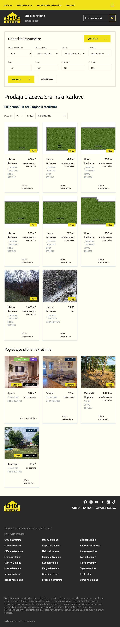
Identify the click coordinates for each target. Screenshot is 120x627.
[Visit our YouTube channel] (96, 502)
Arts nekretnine (12, 574)
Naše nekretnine (24, 5)
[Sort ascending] (17, 115)
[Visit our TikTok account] (114, 502)
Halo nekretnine (50, 551)
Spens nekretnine (51, 557)
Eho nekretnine (12, 557)
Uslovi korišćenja (106, 508)
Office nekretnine (13, 551)
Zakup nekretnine (13, 579)
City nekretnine (50, 540)
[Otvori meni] (112, 5)
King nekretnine (50, 568)
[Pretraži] (112, 18)
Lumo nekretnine (89, 579)
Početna (8, 5)
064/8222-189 (31, 20)
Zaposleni (70, 5)
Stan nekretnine (12, 562)
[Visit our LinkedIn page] (108, 502)
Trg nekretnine (88, 568)
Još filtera (97, 38)
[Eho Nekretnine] (12, 18)
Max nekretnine (12, 568)
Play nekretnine (88, 562)
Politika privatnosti (82, 508)
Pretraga (21, 79)
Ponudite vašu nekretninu (49, 5)
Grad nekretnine (12, 540)
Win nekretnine (88, 557)
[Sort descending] (22, 115)
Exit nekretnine (50, 562)
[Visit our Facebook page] (85, 502)
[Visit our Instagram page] (91, 502)
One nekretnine (50, 574)
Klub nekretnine (88, 551)
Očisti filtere (47, 79)
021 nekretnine (88, 540)
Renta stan (85, 574)
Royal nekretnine (51, 545)
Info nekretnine (12, 545)
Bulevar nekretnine (90, 545)
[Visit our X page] (102, 502)
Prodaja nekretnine (52, 579)
